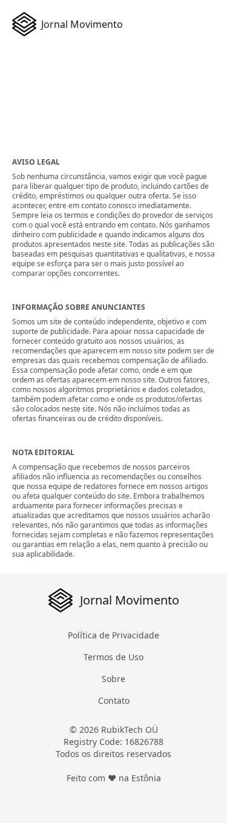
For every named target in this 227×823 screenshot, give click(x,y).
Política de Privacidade (113, 635)
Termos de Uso (113, 657)
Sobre (113, 678)
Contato (114, 700)
